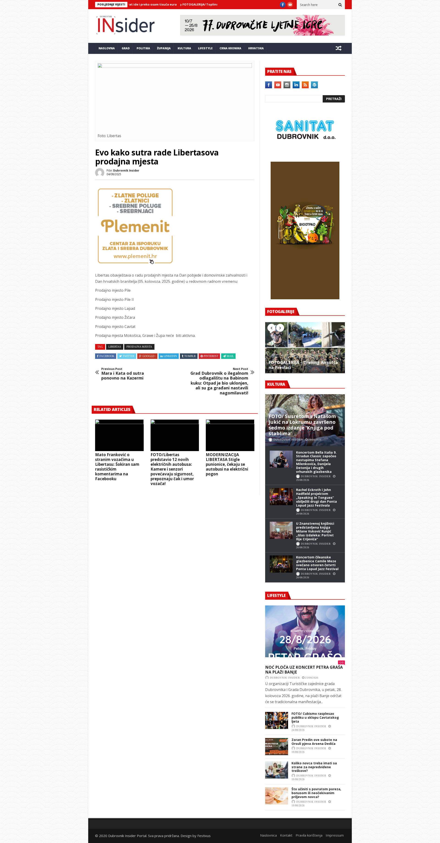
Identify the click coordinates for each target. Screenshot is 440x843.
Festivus (204, 835)
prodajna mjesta (139, 346)
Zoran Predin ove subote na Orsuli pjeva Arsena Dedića (314, 742)
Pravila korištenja (309, 835)
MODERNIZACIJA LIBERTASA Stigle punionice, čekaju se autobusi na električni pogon (227, 464)
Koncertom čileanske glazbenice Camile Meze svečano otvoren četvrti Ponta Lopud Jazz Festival (317, 563)
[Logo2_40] (305, 151)
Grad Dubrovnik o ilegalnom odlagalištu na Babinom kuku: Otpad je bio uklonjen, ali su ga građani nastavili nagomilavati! (219, 381)
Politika (143, 48)
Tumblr (190, 356)
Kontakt (286, 835)
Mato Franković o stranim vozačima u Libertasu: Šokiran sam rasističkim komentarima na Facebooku (117, 466)
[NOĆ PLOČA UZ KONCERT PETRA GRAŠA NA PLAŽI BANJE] (305, 631)
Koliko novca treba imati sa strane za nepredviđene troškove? (314, 767)
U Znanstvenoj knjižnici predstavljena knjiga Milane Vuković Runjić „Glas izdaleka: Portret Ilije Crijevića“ (315, 531)
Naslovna (107, 48)
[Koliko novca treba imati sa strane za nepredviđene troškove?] (276, 770)
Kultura (184, 48)
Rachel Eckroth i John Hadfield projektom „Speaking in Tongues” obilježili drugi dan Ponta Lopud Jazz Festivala (316, 497)
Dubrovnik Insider (126, 170)
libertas (114, 346)
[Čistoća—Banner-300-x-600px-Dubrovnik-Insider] (305, 297)
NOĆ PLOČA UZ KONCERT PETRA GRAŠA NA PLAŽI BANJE (304, 670)
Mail (230, 356)
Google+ (149, 356)
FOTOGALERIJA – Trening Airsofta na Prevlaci (303, 365)
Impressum (335, 835)
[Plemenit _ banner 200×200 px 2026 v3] (135, 264)
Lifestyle (205, 48)
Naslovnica (268, 835)
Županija (164, 48)
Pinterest (211, 356)
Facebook (106, 356)
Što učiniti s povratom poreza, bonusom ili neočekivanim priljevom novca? (316, 793)
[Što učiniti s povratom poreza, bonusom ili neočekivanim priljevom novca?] (276, 795)
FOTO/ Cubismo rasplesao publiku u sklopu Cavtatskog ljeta (315, 717)
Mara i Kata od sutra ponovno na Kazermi (122, 374)
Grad (126, 48)
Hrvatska (256, 48)
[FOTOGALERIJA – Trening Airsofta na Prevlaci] (305, 347)
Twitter (128, 356)
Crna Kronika (230, 48)
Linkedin (170, 356)
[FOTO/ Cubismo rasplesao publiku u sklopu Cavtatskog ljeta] (276, 720)
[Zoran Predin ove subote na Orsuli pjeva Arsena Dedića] (276, 746)
